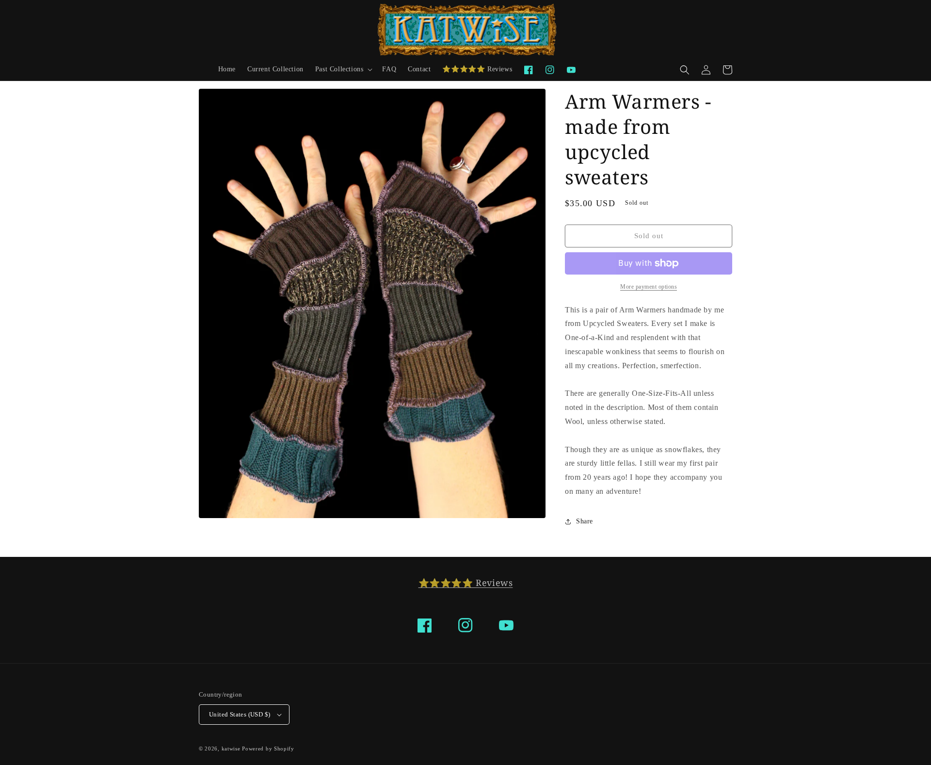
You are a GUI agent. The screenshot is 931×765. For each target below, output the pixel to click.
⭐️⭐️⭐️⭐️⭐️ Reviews (465, 582)
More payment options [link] (648, 286)
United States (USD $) (239, 714)
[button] (343, 69)
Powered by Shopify (268, 748)
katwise (231, 748)
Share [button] (584, 521)
